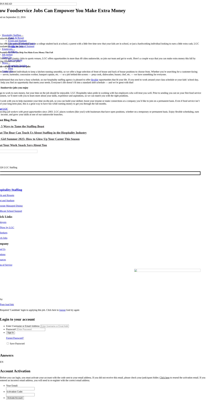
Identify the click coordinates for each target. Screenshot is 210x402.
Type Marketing (11, 299)
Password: (11, 329)
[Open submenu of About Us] (13, 58)
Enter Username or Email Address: (23, 326)
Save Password (17, 343)
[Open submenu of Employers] (13, 49)
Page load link (7, 304)
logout (62, 310)
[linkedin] (0, 173)
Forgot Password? (15, 338)
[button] (105, 362)
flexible (94, 79)
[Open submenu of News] (9, 63)
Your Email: (12, 385)
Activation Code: (14, 391)
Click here (165, 377)
